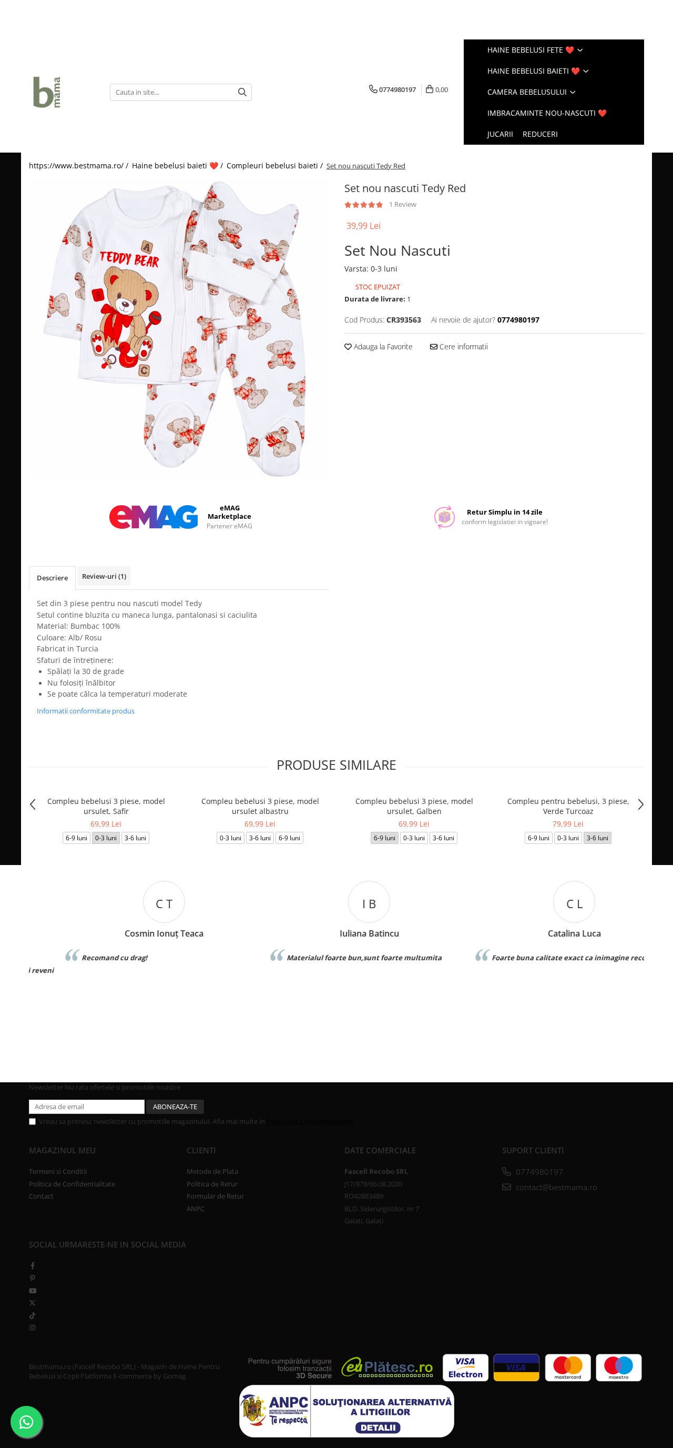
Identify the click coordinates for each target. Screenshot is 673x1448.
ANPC (196, 1208)
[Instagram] (32, 1327)
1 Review (402, 204)
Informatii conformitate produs (86, 711)
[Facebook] (32, 1265)
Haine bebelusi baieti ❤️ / (178, 165)
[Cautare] (242, 92)
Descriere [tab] (52, 577)
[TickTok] (32, 1315)
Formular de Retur (215, 1196)
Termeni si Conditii (58, 1171)
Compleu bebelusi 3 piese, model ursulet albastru (260, 806)
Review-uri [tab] (104, 576)
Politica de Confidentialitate (310, 1121)
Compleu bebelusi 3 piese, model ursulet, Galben (414, 806)
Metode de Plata (212, 1171)
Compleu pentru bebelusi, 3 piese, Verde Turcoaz (568, 806)
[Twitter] (32, 1303)
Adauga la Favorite (382, 346)
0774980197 (538, 1172)
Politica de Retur (212, 1184)
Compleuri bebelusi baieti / (276, 165)
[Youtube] (32, 1290)
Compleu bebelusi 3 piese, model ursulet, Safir (106, 806)
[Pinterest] (32, 1278)
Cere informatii (462, 346)
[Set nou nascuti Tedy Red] (179, 329)
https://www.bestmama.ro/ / (79, 165)
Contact (41, 1196)
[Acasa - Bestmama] (61, 92)
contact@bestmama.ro (555, 1187)
